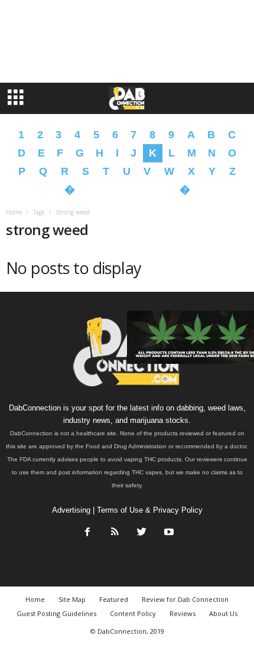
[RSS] (114, 533)
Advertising (71, 510)
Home (14, 212)
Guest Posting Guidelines (56, 613)
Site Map (72, 599)
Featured (113, 599)
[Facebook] (87, 533)
